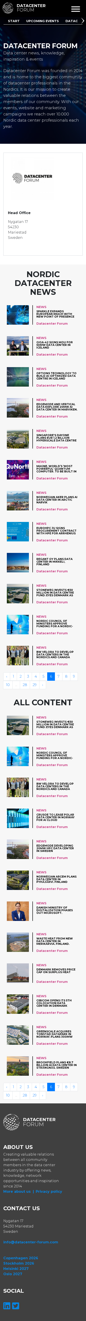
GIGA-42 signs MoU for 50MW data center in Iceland (54, 345)
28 (25, 685)
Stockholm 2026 (18, 1263)
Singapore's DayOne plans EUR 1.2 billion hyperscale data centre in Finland (56, 438)
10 (8, 685)
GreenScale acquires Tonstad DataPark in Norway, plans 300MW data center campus (54, 1034)
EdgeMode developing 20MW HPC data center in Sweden (55, 848)
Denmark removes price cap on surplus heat (55, 971)
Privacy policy (49, 1191)
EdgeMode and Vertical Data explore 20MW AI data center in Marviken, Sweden (56, 407)
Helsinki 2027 (16, 1269)
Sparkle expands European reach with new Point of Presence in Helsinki (55, 314)
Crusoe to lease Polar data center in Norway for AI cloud (55, 817)
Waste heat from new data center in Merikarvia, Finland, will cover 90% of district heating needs (55, 941)
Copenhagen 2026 (20, 1258)
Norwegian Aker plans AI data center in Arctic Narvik (56, 500)
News (41, 307)
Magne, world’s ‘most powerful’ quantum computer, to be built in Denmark (56, 469)
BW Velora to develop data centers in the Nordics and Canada (55, 654)
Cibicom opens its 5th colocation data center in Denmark (54, 1003)
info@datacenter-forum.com (30, 1242)
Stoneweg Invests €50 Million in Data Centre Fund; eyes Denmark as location (55, 592)
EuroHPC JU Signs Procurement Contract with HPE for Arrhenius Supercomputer (56, 531)
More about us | (18, 1191)
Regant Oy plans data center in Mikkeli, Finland (54, 562)
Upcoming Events (42, 21)
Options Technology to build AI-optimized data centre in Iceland (56, 376)
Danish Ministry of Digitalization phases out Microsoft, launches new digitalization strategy (56, 910)
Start (14, 21)
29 (35, 685)
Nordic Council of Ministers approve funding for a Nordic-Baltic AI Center (54, 623)
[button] (83, 21)
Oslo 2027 (12, 1274)
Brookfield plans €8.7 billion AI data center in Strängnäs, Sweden (56, 1065)
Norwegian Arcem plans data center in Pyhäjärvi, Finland (56, 879)
